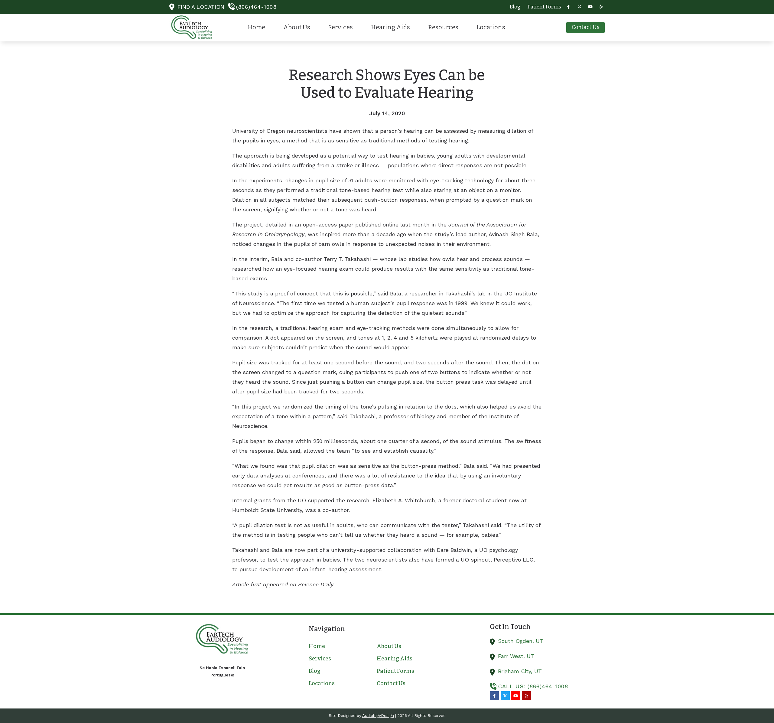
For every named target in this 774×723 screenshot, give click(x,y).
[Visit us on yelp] (601, 7)
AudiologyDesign (378, 715)
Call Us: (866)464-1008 (533, 686)
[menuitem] (515, 7)
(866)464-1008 (256, 7)
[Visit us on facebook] (568, 7)
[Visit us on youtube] (590, 7)
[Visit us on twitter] (579, 7)
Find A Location (200, 7)
